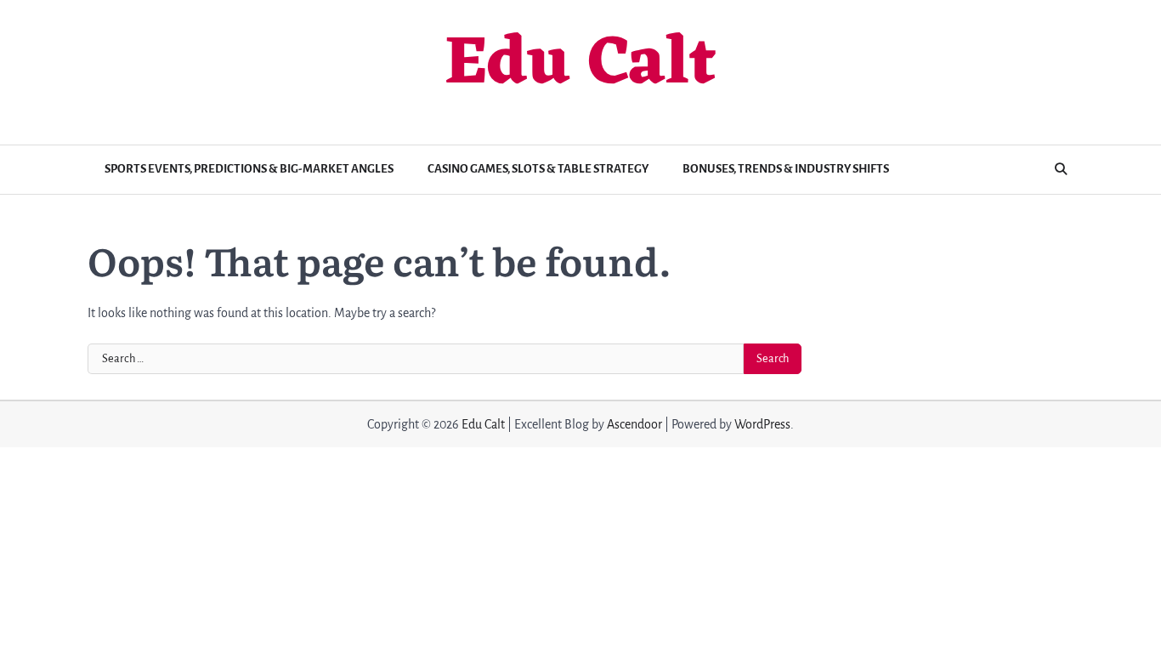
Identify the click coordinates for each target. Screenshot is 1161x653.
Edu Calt (580, 65)
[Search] (1060, 169)
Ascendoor (634, 424)
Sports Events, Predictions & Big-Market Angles (249, 168)
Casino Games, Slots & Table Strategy (538, 168)
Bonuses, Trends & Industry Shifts (785, 168)
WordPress (762, 424)
